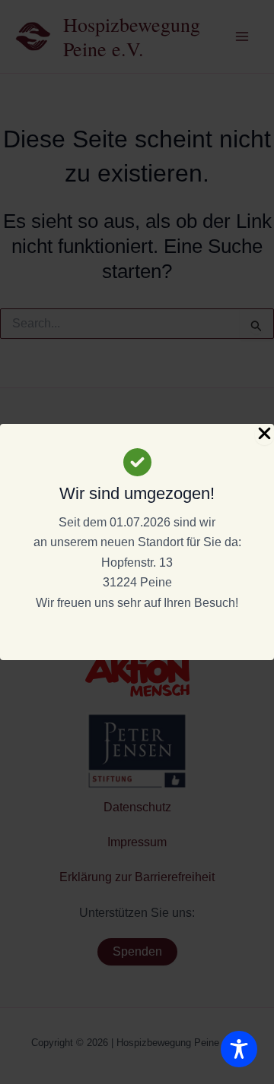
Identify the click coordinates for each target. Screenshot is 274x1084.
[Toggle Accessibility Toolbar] (239, 1049)
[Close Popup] (264, 434)
